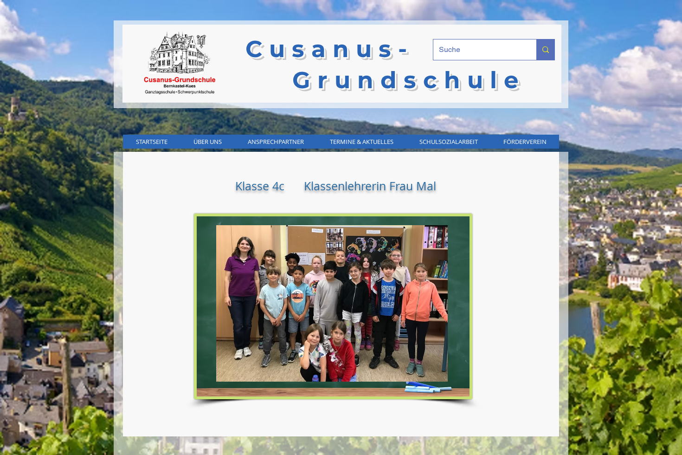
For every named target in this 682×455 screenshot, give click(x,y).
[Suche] (545, 49)
